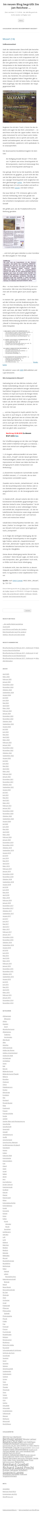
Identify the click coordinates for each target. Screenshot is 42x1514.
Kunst (12, 591)
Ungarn (5, 1398)
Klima (4, 1200)
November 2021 (8, 782)
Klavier (5, 1195)
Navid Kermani (10, 1458)
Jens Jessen (16, 1453)
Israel (4, 1171)
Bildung (5, 1077)
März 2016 (6, 961)
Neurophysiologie (9, 1290)
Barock (5, 1069)
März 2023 (6, 740)
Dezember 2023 (8, 716)
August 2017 (7, 916)
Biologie (6, 1282)
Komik (5, 1208)
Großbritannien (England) (11, 1145)
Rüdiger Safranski (10, 1470)
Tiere (4, 1392)
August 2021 (7, 790)
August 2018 (7, 885)
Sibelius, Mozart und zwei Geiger (14, 635)
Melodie (5, 1253)
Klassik (5, 1192)
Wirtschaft (6, 1421)
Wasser (5, 1416)
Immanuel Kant (29, 1451)
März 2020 (6, 835)
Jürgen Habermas (9, 1456)
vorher (19, 182)
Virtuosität (6, 1408)
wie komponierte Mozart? (17, 596)
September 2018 (8, 882)
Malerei (5, 1242)
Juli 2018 (5, 887)
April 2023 (6, 737)
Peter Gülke (7, 1460)
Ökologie (6, 1295)
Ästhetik (7, 1313)
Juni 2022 (6, 764)
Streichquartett (8, 1369)
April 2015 (6, 990)
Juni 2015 (6, 985)
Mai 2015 (6, 987)
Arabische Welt (8, 1056)
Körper (5, 1213)
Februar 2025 (7, 679)
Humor (5, 1150)
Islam (4, 1169)
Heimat (6, 1271)
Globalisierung (8, 1135)
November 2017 (8, 908)
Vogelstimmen (7, 1411)
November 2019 (8, 845)
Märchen (6, 1245)
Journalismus (7, 1182)
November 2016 (8, 940)
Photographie (7, 1316)
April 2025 (6, 674)
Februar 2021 (7, 806)
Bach (11, 1437)
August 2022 (7, 758)
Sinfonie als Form (8, 1353)
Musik (7, 1227)
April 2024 (6, 706)
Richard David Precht (18, 1467)
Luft (4, 1237)
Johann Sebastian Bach (14, 1454)
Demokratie (7, 1446)
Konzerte (6, 1211)
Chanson (6, 1082)
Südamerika (7, 1371)
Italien (5, 1174)
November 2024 (8, 687)
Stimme (5, 1366)
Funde (5, 1116)
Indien (5, 1153)
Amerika (5, 1045)
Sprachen (7, 1229)
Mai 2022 (6, 766)
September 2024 (8, 692)
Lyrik (4, 1240)
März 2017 (6, 929)
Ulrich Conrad (17, 581)
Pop (4, 1324)
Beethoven (17, 1437)
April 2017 (6, 927)
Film (4, 1098)
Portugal (5, 1327)
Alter (4, 1042)
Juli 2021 (5, 792)
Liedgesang (7, 1232)
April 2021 (6, 800)
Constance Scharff (26, 1444)
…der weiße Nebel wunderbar (13, 624)
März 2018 (6, 898)
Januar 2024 (7, 714)
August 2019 (7, 853)
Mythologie (6, 1266)
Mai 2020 (6, 829)
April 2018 (6, 895)
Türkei (5, 1395)
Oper (4, 1298)
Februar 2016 (7, 963)
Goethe (6, 1449)
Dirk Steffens (21, 1445)
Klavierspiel (7, 1198)
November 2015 (8, 971)
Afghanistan (7, 1016)
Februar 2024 (7, 711)
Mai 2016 (6, 956)
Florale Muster (7, 1103)
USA (4, 1400)
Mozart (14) (9, 38)
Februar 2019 (7, 869)
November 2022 (8, 750)
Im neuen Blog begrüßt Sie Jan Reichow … (21, 6)
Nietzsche (21, 1458)
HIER (21, 370)
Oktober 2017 (7, 911)
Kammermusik (7, 1187)
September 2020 (8, 819)
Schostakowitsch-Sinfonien (12, 1350)
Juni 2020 (6, 827)
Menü (21, 20)
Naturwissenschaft (9, 1279)
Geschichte (6, 1124)
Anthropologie (7, 1048)
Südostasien (7, 1374)
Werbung (6, 1419)
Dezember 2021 (8, 779)
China (5, 1085)
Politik (5, 1321)
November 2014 (8, 1003)
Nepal (5, 1285)
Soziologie (6, 1356)
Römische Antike (8, 1345)
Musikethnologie (8, 1261)
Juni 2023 (6, 732)
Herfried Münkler (9, 1451)
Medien (5, 1248)
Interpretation (7, 1161)
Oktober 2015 (7, 974)
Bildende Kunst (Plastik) (11, 1074)
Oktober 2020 (7, 816)
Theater (5, 1387)
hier (16, 436)
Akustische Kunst (8, 1029)
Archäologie (7, 1058)
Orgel (4, 1303)
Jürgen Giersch (8, 1185)
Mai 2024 (6, 703)
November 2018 (8, 877)
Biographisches (10, 1277)
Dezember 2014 (8, 1000)
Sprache (5, 1363)
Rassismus (19, 1461)
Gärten (21, 594)
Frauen (5, 1111)
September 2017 (8, 913)
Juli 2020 (5, 824)
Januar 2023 (7, 745)
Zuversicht (6, 627)
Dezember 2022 (8, 748)
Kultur (7, 591)
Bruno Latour (29, 1439)
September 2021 (8, 787)
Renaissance (7, 1340)
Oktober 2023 (7, 721)
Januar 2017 (7, 935)
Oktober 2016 (7, 942)
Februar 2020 (7, 837)
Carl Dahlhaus (29, 1442)
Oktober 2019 (7, 848)
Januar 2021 (7, 808)
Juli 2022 (5, 761)
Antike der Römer (8, 1050)
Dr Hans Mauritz (33, 1445)
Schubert (23, 1470)
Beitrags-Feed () (9, 1492)
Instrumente (7, 1158)
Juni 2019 (6, 858)
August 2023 (7, 727)
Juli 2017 (5, 919)
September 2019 (8, 850)
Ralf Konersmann (9, 1462)
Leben (6, 1274)
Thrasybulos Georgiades (11, 1474)
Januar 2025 (7, 682)
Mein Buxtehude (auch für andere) (14, 632)
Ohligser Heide (31, 1458)
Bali (4, 1066)
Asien (4, 1063)
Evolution (6, 1095)
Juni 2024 (6, 700)
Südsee (5, 1377)
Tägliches (7, 1035)
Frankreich (6, 1108)
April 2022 (6, 769)
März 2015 (6, 992)
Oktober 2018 (7, 879)
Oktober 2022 (7, 753)
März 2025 (6, 677)
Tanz (4, 1382)
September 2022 (8, 756)
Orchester (6, 1300)
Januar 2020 (7, 840)
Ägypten (5, 1024)
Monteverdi (28, 1456)
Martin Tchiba (19, 1456)
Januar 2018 (7, 903)
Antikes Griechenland (10, 1053)
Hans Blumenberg (18, 1449)
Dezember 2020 (8, 811)
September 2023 (8, 724)
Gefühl (5, 1119)
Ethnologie (6, 1092)
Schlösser (28, 594)
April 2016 (6, 958)
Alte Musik (6, 1040)
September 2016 (8, 945)
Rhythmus (6, 1342)
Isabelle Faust (7, 1453)
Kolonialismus (7, 1206)
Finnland (6, 1100)
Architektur (6, 1061)
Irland (5, 1166)
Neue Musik (7, 1287)
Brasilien (6, 1079)
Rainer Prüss (28, 1460)
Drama (5, 1090)
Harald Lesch (32, 1450)
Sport (6, 1027)
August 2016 (7, 948)
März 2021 (6, 803)
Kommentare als (10, 1494)
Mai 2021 (6, 798)
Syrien (5, 1379)
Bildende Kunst (8, 1071)
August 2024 (7, 695)
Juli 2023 (5, 729)
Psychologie (7, 1332)
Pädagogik (6, 1306)
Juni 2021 (6, 795)
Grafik (5, 1137)
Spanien (5, 1358)
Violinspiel (23, 1474)
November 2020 (8, 814)
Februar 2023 (7, 742)
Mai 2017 (6, 924)
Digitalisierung (7, 1087)
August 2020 (7, 821)
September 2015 (8, 977)
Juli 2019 (5, 856)
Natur (4, 1269)
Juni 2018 (6, 890)
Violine (5, 1403)
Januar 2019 (7, 871)
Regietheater (7, 1335)
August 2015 (7, 979)
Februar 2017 (7, 932)
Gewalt (5, 1132)
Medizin (5, 1250)
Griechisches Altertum (10, 1142)
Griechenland (7, 1140)
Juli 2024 (5, 698)
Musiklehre (6, 1263)
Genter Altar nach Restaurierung (14, 1121)
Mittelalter (6, 1256)
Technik (5, 1385)
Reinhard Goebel (15, 1464)
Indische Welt (7, 1156)
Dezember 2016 (8, 937)
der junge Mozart (13, 594)
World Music (7, 1424)
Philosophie (7, 1311)
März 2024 (6, 708)
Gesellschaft (7, 1127)
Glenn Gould (35, 1447)
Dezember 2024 (8, 685)
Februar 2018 (7, 900)
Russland (6, 1348)
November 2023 (8, 719)
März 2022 (6, 771)
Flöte (4, 1106)
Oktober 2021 (7, 785)
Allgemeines (7, 1032)
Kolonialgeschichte (9, 1203)
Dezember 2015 (8, 969)
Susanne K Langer (13, 1472)
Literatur (8, 1224)
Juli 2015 (5, 982)
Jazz (4, 1179)
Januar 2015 (7, 998)
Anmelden (6, 1489)
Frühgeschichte (8, 1113)
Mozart (5, 1258)
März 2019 (6, 866)
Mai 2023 (6, 735)
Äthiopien (7, 1019)
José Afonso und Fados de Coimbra (15, 629)
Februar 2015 (7, 995)
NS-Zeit (5, 1292)
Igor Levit (19, 1451)
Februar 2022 (7, 774)
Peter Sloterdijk (18, 1460)
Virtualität (6, 1406)
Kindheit (5, 1190)
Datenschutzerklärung (10, 1510)
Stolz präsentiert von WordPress (29, 1510)
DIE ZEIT (13, 1446)
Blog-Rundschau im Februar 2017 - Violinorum (18, 648)
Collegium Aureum (11, 1443)
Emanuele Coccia (11, 1447)
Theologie (6, 1390)
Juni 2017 (6, 921)
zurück (17, 188)
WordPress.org (8, 1497)
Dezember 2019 (8, 842)
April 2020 (6, 832)
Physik (5, 1319)
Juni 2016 (6, 953)
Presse (5, 1329)
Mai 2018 (6, 892)
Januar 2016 (7, 966)
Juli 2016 (5, 950)
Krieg (4, 1216)
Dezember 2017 (8, 906)
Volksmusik (6, 1413)
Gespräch (6, 1129)
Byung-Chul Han (13, 1441)
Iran (4, 1163)
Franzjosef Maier (25, 1448)
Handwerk (6, 1148)
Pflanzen (6, 1308)
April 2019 (6, 864)
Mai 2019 (6, 861)
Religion (5, 1337)
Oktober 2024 (7, 690)
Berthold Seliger (13, 1439)
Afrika (5, 1021)
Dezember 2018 (8, 874)
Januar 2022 (7, 777)
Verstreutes (8, 1037)
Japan (5, 1177)
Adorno (6, 1436)
